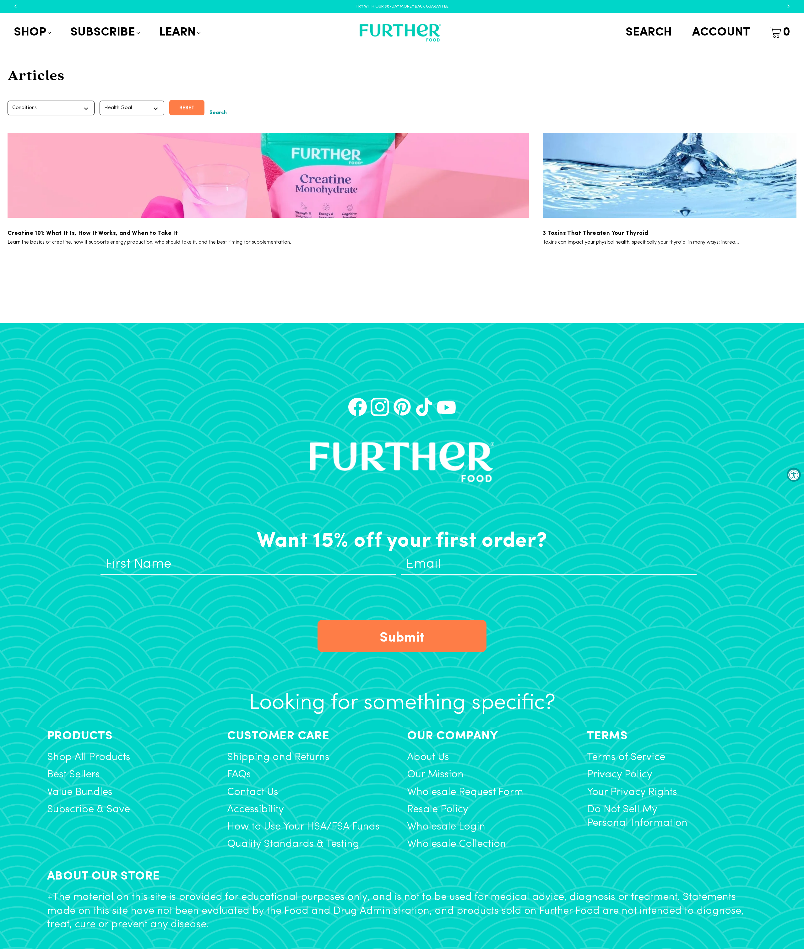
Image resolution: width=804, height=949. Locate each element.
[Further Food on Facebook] (357, 407)
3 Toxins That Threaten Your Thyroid (595, 232)
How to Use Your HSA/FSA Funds (303, 827)
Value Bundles (79, 792)
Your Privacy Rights (632, 792)
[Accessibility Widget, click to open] (794, 474)
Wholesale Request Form (465, 792)
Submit (402, 635)
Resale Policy (437, 809)
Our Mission (435, 775)
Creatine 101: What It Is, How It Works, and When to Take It (93, 232)
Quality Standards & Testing (293, 844)
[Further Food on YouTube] (446, 407)
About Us (428, 757)
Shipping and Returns (278, 757)
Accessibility (255, 809)
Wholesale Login (446, 827)
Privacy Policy (619, 775)
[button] (32, 32)
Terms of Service (626, 757)
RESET (186, 107)
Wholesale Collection (456, 844)
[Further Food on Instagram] (380, 407)
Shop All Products (88, 757)
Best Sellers (73, 775)
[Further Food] (400, 33)
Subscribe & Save (88, 809)
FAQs (239, 775)
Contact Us (252, 792)
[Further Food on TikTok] (424, 407)
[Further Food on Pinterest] (402, 407)
